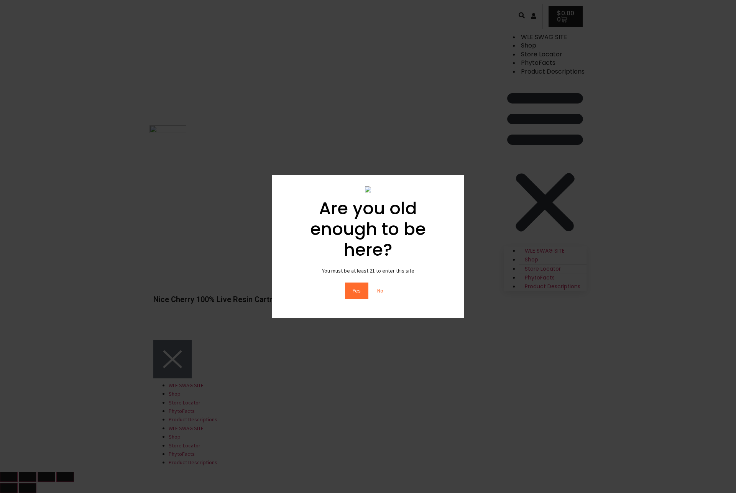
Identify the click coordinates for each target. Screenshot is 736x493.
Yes (357, 290)
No (380, 290)
